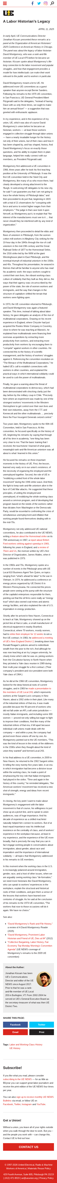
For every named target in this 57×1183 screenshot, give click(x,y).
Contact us (28, 1147)
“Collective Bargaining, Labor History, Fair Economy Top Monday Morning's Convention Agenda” (30, 946)
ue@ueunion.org (29, 1178)
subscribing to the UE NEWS (17, 1079)
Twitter (41, 1024)
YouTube (41, 1104)
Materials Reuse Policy (39, 1168)
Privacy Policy (46, 1178)
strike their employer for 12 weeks (26, 634)
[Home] (8, 13)
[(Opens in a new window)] (32, 4)
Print (41, 1032)
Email (15, 1032)
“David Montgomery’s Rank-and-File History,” (30, 923)
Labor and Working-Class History (25, 1044)
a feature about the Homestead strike (28, 536)
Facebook (15, 1024)
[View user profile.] (44, 986)
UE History (14, 1048)
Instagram (27, 1104)
